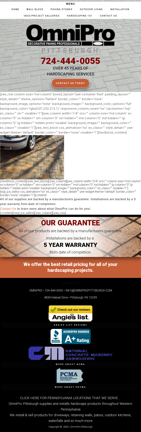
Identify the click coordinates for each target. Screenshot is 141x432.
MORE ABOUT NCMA (70, 364)
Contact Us (108, 16)
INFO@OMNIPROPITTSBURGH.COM (88, 290)
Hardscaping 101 (80, 16)
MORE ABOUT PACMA (70, 387)
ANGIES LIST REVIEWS (70, 325)
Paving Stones (62, 9)
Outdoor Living (91, 9)
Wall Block (35, 9)
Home (15, 9)
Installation (119, 9)
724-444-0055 (70, 61)
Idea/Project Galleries (42, 16)
